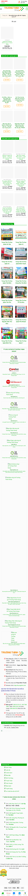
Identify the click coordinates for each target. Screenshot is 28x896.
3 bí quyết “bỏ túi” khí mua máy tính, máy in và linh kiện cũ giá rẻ (14, 423)
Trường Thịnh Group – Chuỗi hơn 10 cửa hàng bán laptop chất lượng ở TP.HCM (14, 627)
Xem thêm (7, 79)
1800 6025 (4, 1)
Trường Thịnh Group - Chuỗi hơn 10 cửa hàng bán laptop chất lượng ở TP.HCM (14, 363)
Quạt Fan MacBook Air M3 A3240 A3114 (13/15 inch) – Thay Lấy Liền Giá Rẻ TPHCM (7, 210)
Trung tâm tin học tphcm (18, 890)
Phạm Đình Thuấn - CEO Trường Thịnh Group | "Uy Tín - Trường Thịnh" (14, 375)
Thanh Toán (9, 780)
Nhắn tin (14, 894)
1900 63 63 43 (17, 704)
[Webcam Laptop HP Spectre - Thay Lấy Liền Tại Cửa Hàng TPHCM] (7, 147)
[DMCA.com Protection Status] (3, 872)
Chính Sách (9, 772)
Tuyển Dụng (9, 788)
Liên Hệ (8, 770)
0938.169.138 (16, 706)
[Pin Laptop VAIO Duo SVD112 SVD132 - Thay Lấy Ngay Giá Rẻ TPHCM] (7, 172)
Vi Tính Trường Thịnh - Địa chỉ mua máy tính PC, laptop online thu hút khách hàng (14, 615)
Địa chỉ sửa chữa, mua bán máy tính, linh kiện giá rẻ (14, 397)
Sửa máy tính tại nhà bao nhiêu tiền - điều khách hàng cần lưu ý (14, 592)
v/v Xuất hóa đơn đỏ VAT (12, 791)
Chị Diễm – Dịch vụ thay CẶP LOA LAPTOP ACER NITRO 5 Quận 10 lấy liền (7, 100)
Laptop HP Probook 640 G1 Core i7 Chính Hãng (7, 43)
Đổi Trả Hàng (9, 778)
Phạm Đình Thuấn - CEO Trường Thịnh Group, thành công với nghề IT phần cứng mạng (14, 409)
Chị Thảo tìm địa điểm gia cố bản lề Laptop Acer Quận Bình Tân (19, 99)
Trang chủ (4, 15)
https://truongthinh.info (20, 685)
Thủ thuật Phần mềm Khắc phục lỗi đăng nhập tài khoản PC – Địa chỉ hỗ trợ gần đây (20, 73)
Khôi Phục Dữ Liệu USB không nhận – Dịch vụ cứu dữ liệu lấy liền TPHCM (20, 125)
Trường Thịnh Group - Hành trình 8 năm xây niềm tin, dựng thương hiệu (14, 435)
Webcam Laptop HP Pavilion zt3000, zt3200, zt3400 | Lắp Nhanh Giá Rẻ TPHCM (21, 183)
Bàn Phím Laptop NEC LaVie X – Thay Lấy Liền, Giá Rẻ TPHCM (21, 157)
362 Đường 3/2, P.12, (17, 849)
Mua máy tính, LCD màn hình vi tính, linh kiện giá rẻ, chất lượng (14, 446)
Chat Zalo (19, 894)
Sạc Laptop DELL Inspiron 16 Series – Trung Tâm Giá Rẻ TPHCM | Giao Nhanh (21, 210)
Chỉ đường (25, 894)
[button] (1, 9)
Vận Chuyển (9, 783)
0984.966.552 (13, 708)
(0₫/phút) (8, 894)
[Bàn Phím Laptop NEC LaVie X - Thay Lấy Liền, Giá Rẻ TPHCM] (21, 147)
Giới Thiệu (9, 767)
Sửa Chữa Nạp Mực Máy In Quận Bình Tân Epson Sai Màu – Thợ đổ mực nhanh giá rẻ (6, 73)
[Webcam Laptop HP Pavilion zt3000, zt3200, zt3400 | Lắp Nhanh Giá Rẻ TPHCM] (21, 172)
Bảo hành (8, 786)
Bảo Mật (8, 775)
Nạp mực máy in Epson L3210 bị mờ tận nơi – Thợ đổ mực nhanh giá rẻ (7, 125)
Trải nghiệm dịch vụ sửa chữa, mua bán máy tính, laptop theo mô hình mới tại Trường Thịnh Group (14, 472)
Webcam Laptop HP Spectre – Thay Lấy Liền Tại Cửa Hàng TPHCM (7, 157)
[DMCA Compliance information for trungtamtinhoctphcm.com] (14, 881)
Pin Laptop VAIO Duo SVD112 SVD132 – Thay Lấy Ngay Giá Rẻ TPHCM (7, 183)
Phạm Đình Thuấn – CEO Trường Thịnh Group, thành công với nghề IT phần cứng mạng (14, 604)
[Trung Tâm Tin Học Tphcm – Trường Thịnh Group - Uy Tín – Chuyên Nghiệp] (14, 9)
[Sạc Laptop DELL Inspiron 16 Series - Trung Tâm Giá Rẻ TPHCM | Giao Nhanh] (21, 199)
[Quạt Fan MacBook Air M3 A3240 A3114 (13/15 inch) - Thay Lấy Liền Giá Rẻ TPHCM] (7, 199)
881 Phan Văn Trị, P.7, (17, 803)
